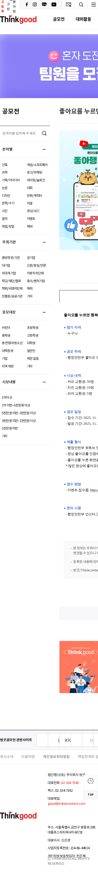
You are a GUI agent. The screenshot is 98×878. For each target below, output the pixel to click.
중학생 (6, 336)
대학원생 (7, 351)
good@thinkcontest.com (66, 804)
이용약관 (28, 757)
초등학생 (32, 328)
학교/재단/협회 (11, 281)
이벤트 (31, 219)
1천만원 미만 (10, 428)
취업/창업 (8, 227)
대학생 (31, 343)
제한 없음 (33, 359)
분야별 (7, 149)
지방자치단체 (35, 273)
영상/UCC (33, 211)
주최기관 (9, 242)
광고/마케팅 (34, 173)
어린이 (6, 328)
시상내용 (9, 382)
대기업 (6, 266)
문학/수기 (8, 203)
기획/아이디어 (11, 180)
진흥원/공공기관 (12, 296)
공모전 (58, 19)
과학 (4, 173)
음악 (4, 219)
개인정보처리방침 (56, 757)
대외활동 (83, 19)
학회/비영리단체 (12, 289)
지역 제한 (7, 366)
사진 (4, 211)
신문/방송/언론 (36, 266)
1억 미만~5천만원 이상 (16, 405)
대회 (29, 188)
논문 (4, 188)
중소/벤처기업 (36, 281)
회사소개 (6, 757)
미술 (29, 203)
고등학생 (32, 336)
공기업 (31, 258)
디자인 (6, 196)
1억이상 (7, 398)
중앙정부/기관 (11, 258)
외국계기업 (9, 273)
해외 (29, 227)
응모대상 (9, 312)
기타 (29, 296)
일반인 (31, 351)
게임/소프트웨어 (37, 165)
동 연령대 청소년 (12, 343)
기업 (4, 359)
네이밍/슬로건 (36, 180)
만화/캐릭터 (34, 196)
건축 (4, 165)
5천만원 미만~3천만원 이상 (19, 413)
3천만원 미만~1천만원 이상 (19, 421)
